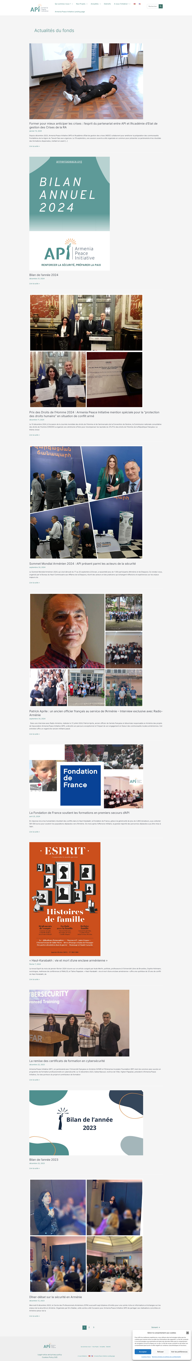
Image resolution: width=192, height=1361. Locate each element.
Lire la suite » (34, 146)
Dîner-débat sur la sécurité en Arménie (55, 1297)
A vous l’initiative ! (121, 4)
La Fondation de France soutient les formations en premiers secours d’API (79, 812)
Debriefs (107, 4)
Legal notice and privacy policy (50, 1355)
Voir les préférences (179, 1352)
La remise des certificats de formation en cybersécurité (67, 1061)
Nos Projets (80, 4)
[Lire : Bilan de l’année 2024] (69, 213)
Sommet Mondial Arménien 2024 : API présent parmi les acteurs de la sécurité (82, 563)
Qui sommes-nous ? (63, 4)
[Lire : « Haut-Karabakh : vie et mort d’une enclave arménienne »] (64, 899)
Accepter (143, 1352)
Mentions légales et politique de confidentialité (166, 1357)
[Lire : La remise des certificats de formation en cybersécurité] (79, 1023)
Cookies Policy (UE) (49, 1357)
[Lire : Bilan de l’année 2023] (86, 1123)
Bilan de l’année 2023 (43, 1159)
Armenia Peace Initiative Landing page (70, 12)
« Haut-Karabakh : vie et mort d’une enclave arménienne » (68, 960)
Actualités (95, 4)
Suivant (155, 1327)
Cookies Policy (146, 1357)
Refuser (160, 1352)
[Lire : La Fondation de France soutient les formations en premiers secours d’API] (86, 776)
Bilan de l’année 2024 (43, 275)
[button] (187, 1333)
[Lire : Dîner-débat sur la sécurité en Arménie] (86, 1236)
